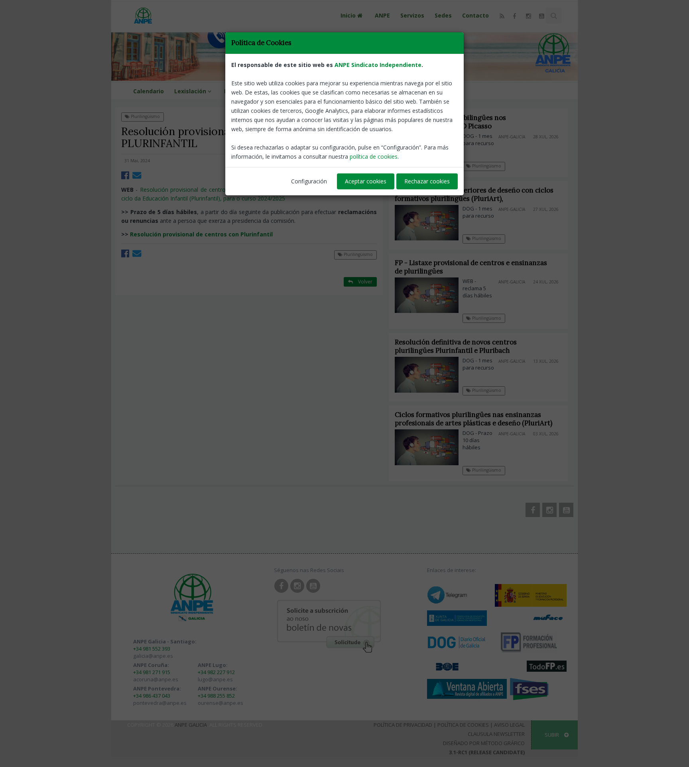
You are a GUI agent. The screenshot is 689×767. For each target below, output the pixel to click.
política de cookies (374, 156)
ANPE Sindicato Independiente (378, 65)
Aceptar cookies (365, 181)
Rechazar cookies (427, 181)
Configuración (309, 181)
